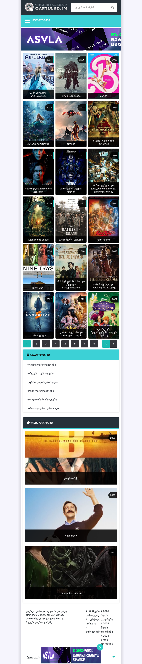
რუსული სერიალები (41, 390)
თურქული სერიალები (42, 364)
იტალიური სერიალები (42, 399)
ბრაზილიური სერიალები (44, 408)
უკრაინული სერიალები (43, 382)
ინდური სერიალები (41, 373)
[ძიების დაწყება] (112, 7)
